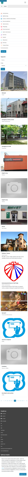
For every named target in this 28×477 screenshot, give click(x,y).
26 (22, 400)
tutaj (3, 468)
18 (7, 400)
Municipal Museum (4, 434)
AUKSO (2, 432)
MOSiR (2, 441)
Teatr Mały (3, 430)
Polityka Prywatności (5, 450)
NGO (1, 446)
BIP (1, 423)
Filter (3, 69)
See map (3, 51)
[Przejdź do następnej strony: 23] (25, 401)
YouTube (3, 418)
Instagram (4, 421)
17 (5, 400)
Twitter (3, 416)
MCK (1, 425)
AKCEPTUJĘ (23, 474)
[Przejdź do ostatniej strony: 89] (27, 401)
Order (2, 63)
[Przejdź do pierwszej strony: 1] (1, 401)
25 (20, 400)
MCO (1, 437)
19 (9, 400)
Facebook (4, 413)
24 (18, 400)
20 (11, 400)
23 (16, 400)
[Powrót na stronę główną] (2, 6)
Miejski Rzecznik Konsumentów (6, 448)
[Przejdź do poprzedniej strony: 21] (3, 401)
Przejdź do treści (3, 0)
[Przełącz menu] (25, 2)
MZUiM (2, 439)
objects (5, 6)
